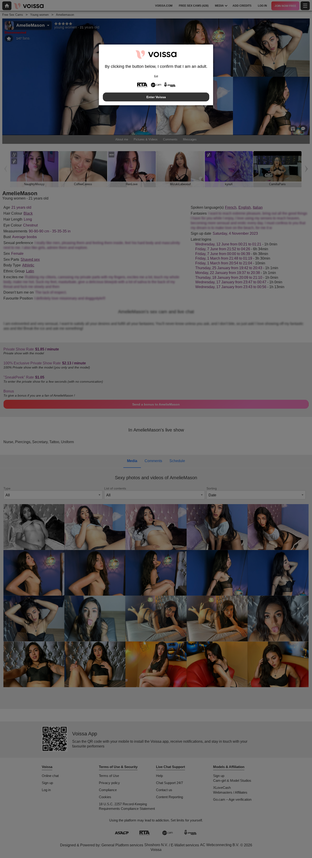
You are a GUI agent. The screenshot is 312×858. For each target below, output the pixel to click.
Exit (156, 76)
